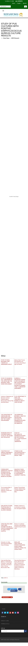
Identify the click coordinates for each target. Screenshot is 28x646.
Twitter (13, 589)
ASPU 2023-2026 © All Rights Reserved (10, 639)
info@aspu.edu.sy (5, 623)
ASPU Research (15, 38)
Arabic (13, 3)
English (19, 3)
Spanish (25, 3)
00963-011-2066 (10, 1)
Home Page (6, 38)
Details (3, 609)
